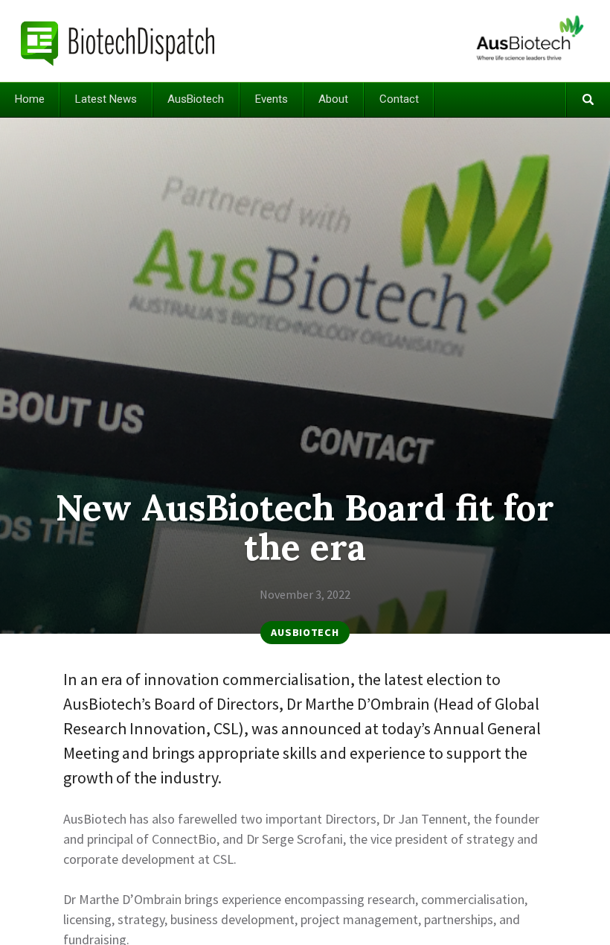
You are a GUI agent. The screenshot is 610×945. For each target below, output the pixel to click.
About (333, 99)
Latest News (106, 99)
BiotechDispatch (118, 41)
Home (30, 99)
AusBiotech (195, 99)
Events (271, 99)
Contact (399, 99)
